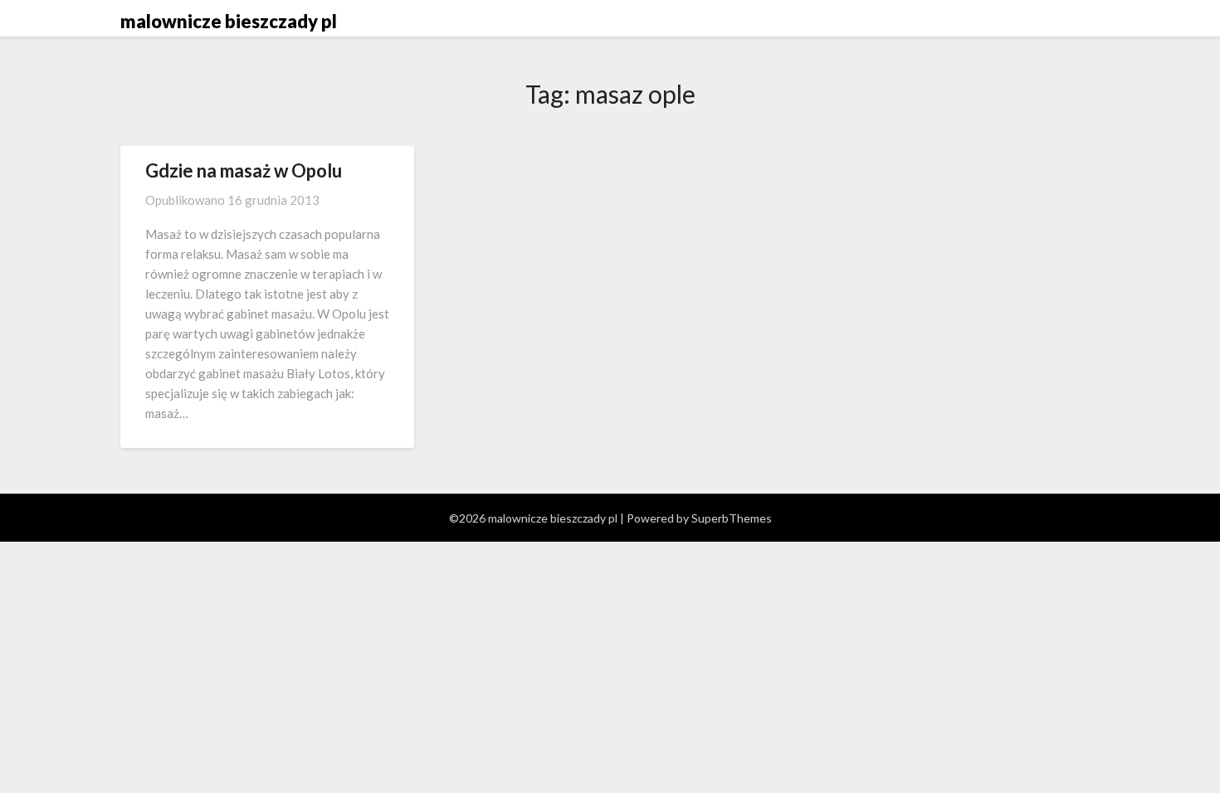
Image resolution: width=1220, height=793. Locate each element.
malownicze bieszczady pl (228, 21)
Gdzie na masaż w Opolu (243, 170)
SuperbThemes (731, 518)
